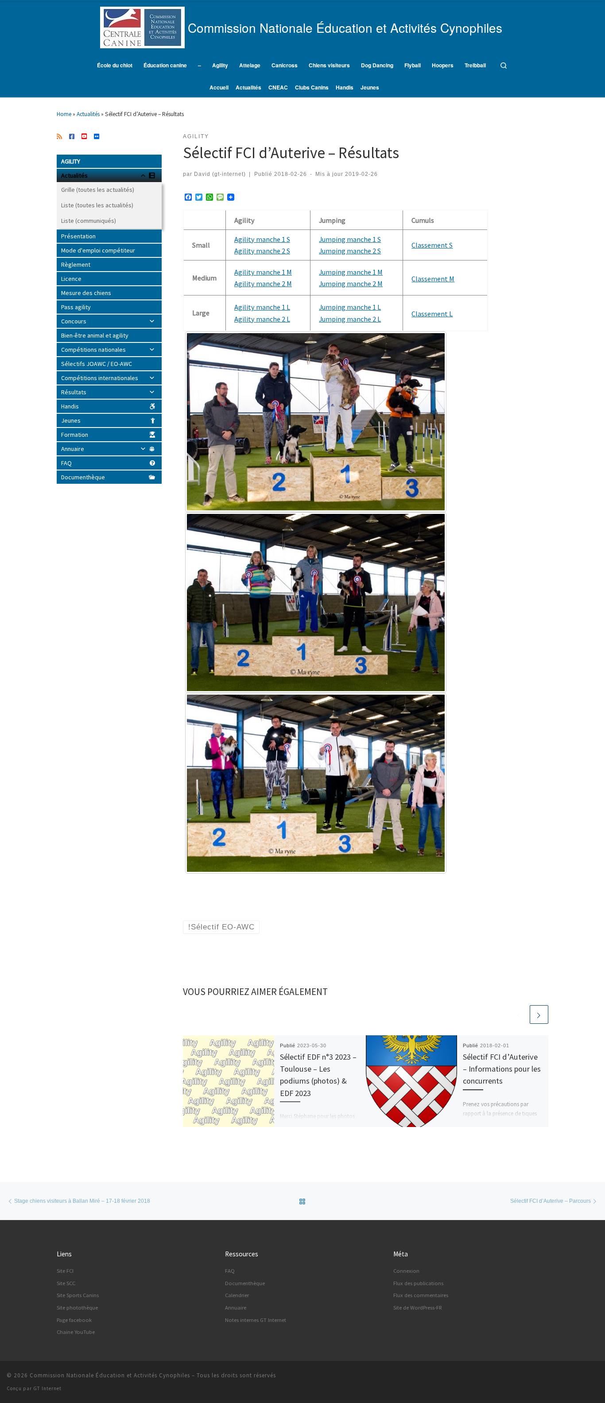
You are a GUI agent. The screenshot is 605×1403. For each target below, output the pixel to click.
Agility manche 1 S (262, 239)
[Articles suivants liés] (539, 1014)
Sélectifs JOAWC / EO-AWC (96, 364)
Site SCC (66, 1283)
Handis (70, 406)
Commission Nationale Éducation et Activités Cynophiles (110, 1375)
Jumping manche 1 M (351, 272)
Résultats (73, 392)
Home (64, 114)
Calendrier (237, 1295)
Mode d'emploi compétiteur (98, 250)
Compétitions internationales (99, 378)
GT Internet (47, 1388)
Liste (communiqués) (88, 221)
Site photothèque (77, 1307)
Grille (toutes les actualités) (97, 190)
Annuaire (72, 449)
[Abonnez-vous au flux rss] (59, 137)
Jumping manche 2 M (351, 283)
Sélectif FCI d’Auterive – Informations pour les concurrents (502, 1069)
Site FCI (65, 1270)
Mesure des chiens (86, 293)
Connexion (406, 1270)
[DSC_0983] (316, 421)
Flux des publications (418, 1283)
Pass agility (76, 307)
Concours (73, 321)
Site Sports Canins (78, 1295)
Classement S (432, 245)
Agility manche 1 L (262, 307)
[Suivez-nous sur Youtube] (84, 137)
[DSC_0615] (316, 602)
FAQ (66, 463)
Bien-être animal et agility (94, 335)
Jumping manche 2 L (350, 319)
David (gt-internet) (220, 174)
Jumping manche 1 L (350, 307)
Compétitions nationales (93, 350)
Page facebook (74, 1320)
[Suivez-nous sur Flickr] (96, 137)
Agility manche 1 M (263, 272)
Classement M (432, 278)
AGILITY (70, 161)
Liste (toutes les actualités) (97, 205)
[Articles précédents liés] (519, 1014)
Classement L (432, 313)
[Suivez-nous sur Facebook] (71, 137)
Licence (71, 279)
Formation (74, 435)
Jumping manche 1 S (350, 239)
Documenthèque (83, 477)
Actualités (88, 114)
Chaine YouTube (76, 1332)
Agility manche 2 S (262, 250)
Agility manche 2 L (262, 319)
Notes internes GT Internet (255, 1320)
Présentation (78, 236)
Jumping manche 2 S (350, 250)
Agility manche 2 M (263, 283)
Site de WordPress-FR (417, 1307)
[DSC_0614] (316, 783)
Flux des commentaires (420, 1295)
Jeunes (71, 420)
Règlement (75, 264)
